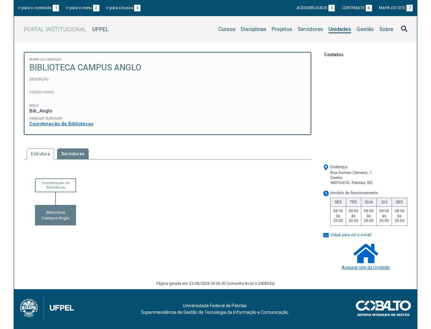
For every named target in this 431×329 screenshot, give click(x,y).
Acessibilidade (315, 7)
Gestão (365, 29)
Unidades (339, 29)
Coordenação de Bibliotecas (61, 124)
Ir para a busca (122, 7)
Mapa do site (395, 7)
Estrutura (40, 153)
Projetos (282, 29)
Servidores (310, 29)
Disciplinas (253, 29)
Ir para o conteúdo (37, 7)
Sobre (386, 29)
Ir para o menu (81, 7)
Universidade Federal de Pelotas (215, 305)
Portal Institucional (66, 29)
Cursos (226, 29)
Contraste (356, 7)
